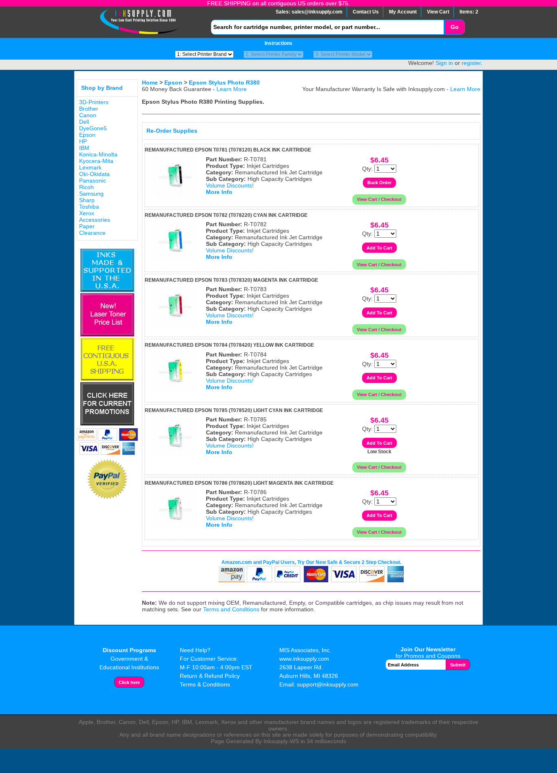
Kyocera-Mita (96, 161)
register (471, 63)
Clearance (92, 232)
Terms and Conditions (231, 609)
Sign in (444, 63)
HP (83, 141)
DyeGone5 (93, 128)
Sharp (87, 200)
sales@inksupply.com (317, 12)
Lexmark (90, 167)
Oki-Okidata (94, 174)
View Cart (438, 12)
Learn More (232, 89)
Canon (87, 115)
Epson (87, 134)
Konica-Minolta (98, 154)
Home (150, 82)
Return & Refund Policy (210, 676)
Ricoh (86, 187)
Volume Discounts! (230, 185)
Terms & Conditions (205, 684)
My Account (403, 12)
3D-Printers (93, 102)
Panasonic (92, 180)
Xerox (86, 213)
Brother (88, 108)
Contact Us (366, 12)
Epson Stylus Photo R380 (224, 82)
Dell (84, 121)
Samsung (91, 193)
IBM (84, 148)
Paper (87, 226)
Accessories (94, 219)
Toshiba (89, 206)
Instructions (278, 43)
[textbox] (327, 27)
